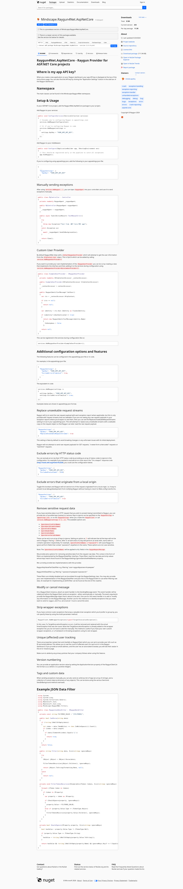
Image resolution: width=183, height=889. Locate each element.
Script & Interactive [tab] (83, 42)
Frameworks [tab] (54, 53)
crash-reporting (135, 105)
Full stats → (142, 17)
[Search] (144, 7)
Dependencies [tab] (67, 53)
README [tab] (42, 53)
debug (135, 98)
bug (141, 98)
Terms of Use (88, 880)
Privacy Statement (120, 880)
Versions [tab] (90, 53)
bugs (124, 101)
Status (77, 864)
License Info (127, 50)
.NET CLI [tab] (40, 42)
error (141, 101)
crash (124, 86)
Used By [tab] (80, 53)
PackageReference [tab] (56, 42)
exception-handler (128, 92)
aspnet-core (126, 108)
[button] (113, 46)
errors (124, 105)
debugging (126, 98)
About (79, 880)
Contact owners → (140, 74)
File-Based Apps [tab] (96, 42)
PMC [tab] (47, 42)
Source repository (129, 46)
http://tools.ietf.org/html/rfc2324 (50, 462)
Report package (129, 67)
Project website (129, 42)
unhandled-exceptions (130, 95)
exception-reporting (129, 89)
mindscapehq (130, 79)
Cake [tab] (105, 42)
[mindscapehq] (123, 79)
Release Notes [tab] (102, 53)
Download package (130, 53)
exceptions (132, 101)
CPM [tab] (65, 42)
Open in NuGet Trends (131, 63)
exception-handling (136, 86)
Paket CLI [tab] (72, 42)
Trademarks (133, 880)
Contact (40, 864)
